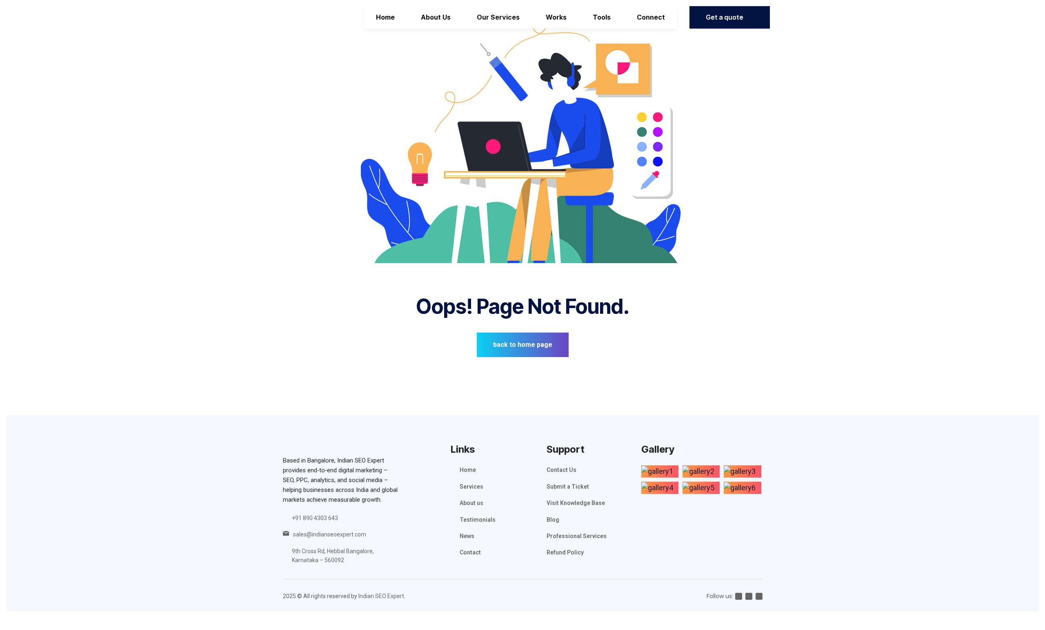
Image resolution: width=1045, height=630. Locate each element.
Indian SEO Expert (381, 596)
